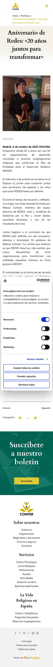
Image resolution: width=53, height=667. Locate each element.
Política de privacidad (26, 645)
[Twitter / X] (20, 633)
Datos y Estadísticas (26, 613)
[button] (20, 418)
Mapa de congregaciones (26, 621)
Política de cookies (26, 649)
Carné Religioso (26, 565)
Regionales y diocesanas (26, 537)
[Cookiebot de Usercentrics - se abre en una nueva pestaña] (37, 281)
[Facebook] (15, 633)
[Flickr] (37, 633)
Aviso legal (27, 641)
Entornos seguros (26, 541)
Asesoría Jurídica (26, 581)
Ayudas (26, 573)
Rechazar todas (27, 384)
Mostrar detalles (35, 359)
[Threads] (33, 633)
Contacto (26, 545)
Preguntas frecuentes (26, 617)
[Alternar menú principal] (46, 6)
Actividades (26, 577)
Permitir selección (26, 376)
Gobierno (26, 529)
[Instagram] (28, 633)
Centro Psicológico (26, 561)
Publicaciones (26, 569)
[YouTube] (24, 633)
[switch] (45, 328)
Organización (26, 533)
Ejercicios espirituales (26, 585)
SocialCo (35, 657)
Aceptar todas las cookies (26, 368)
